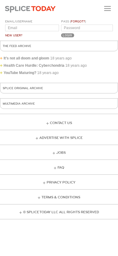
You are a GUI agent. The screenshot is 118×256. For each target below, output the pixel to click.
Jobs (61, 152)
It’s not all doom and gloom (26, 58)
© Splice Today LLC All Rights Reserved (61, 212)
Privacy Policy (61, 182)
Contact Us (61, 123)
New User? (13, 35)
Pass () (73, 21)
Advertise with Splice (61, 138)
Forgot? (78, 21)
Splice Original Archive (23, 88)
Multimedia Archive (19, 104)
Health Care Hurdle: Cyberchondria (34, 65)
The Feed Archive (17, 46)
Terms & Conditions (60, 197)
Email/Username (18, 21)
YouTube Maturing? (20, 73)
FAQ (60, 167)
